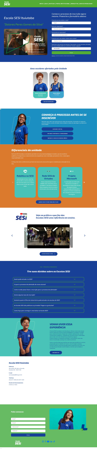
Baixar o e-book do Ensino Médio (57, 138)
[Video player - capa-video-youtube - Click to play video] (25, 42)
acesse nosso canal (48, 254)
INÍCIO (41, 3)
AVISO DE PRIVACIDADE (85, 3)
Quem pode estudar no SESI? (23, 279)
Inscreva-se (55, 352)
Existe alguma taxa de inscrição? (24, 295)
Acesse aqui (53, 55)
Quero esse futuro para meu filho (48, 202)
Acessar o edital (57, 129)
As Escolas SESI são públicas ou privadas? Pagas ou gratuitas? (34, 305)
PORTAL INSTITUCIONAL (63, 3)
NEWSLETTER (74, 3)
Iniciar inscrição (48, 101)
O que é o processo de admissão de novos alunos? (30, 284)
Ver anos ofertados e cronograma (57, 133)
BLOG (46, 3)
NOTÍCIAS (52, 3)
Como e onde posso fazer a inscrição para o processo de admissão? (35, 290)
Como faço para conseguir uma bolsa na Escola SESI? (31, 311)
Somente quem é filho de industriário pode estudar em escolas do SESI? (37, 300)
